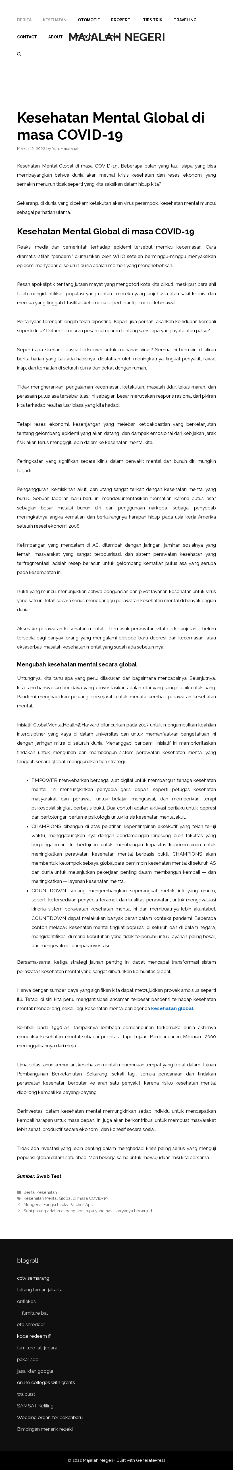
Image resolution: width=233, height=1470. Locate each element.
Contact (27, 37)
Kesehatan (54, 20)
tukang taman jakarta (40, 1290)
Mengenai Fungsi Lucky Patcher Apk (58, 1204)
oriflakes (26, 1301)
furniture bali (35, 1313)
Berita (24, 20)
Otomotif (89, 20)
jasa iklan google (35, 1371)
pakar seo (28, 1359)
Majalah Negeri (116, 37)
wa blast (26, 1394)
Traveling (185, 20)
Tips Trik (152, 20)
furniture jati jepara (37, 1348)
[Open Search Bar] (19, 54)
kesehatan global (172, 1008)
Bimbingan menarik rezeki (45, 1429)
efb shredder (31, 1324)
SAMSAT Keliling (35, 1406)
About (55, 37)
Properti (121, 20)
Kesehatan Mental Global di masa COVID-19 (66, 1198)
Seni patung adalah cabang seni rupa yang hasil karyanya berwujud (88, 1210)
